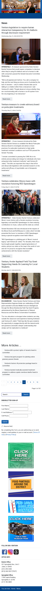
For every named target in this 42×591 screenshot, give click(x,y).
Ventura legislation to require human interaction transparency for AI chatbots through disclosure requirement (19, 30)
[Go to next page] (2, 385)
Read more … (7, 99)
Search (26, 394)
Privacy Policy (10, 435)
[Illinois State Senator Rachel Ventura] (21, 6)
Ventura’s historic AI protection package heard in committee (19, 364)
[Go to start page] (3, 381)
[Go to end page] (5, 385)
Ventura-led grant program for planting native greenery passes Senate (18, 358)
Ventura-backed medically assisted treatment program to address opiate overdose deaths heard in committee (20, 372)
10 (37, 382)
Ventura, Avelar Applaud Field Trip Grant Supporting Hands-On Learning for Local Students (19, 264)
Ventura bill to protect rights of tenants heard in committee (19, 351)
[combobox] (12, 394)
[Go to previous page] (5, 381)
